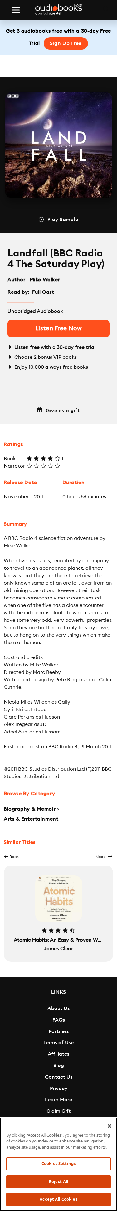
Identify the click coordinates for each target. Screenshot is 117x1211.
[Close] (109, 1126)
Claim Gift (58, 1111)
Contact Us (58, 1077)
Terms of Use (58, 1042)
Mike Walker (45, 280)
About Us (58, 1008)
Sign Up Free (66, 43)
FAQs (58, 1019)
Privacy (58, 1088)
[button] (11, 857)
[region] (58, 1164)
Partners (59, 1031)
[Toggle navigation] (15, 10)
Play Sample (62, 219)
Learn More (58, 1099)
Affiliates (58, 1054)
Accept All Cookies (58, 1199)
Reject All (58, 1181)
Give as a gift (63, 410)
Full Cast (44, 292)
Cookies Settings (58, 1163)
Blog (58, 1065)
